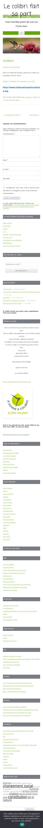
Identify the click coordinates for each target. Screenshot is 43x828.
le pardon (6, 461)
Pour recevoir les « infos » (12, 246)
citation (5, 497)
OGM (5, 528)
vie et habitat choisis (10, 620)
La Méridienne (8, 608)
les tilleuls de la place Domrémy (14, 300)
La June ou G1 (8, 237)
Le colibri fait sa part (21, 10)
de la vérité (25, 793)
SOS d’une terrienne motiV (12, 303)
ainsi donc (6, 298)
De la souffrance (8, 464)
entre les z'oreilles (9, 514)
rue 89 (5, 762)
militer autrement (9, 748)
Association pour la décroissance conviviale (18, 686)
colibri (17, 100)
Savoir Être (7, 226)
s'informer (6, 539)
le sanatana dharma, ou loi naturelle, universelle (20, 611)
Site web (6, 178)
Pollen (5, 614)
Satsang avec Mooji (9, 641)
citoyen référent (8, 564)
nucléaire (28, 97)
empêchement (8, 511)
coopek (5, 794)
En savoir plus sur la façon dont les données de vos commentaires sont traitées (21, 206)
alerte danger (7, 488)
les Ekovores (7, 576)
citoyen (34, 791)
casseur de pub (8, 734)
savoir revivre (7, 617)
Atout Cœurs (7, 223)
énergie (7, 782)
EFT (4, 736)
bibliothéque (7, 243)
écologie (6, 791)
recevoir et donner (9, 459)
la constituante (8, 567)
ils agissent (7, 517)
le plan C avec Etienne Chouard (14, 573)
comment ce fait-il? (11, 115)
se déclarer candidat (10, 590)
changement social (18, 785)
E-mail (6, 169)
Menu (21, 33)
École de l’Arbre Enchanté (12, 689)
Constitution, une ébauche (12, 240)
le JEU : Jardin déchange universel (14, 570)
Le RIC (5, 229)
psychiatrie (34, 115)
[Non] (40, 819)
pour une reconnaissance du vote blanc (17, 584)
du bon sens (7, 508)
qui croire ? (7, 537)
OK (22, 824)
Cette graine (7, 289)
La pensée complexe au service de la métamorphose (21, 292)
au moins (26, 789)
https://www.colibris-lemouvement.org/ (17, 382)
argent (5, 491)
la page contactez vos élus (12, 656)
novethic (6, 756)
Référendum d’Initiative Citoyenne (15, 587)
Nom (5, 160)
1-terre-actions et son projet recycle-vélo (17, 683)
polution (6, 534)
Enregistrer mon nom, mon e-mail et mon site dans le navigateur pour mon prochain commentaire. (21, 190)
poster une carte (9, 581)
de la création (7, 502)
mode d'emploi (8, 519)
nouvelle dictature (9, 522)
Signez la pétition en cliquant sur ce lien (19, 81)
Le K (4, 232)
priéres (5, 470)
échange (34, 788)
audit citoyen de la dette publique (15, 707)
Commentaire (9, 134)
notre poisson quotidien (11, 665)
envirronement (16, 791)
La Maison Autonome (10, 605)
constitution (7, 500)
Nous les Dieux (8, 579)
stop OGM (6, 667)
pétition (35, 97)
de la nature (7, 505)
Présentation (7, 450)
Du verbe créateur (9, 456)
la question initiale (9, 473)
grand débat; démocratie (22, 783)
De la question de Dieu (11, 453)
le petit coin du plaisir (10, 467)
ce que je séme (8, 494)
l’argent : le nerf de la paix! (12, 234)
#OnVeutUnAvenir (17, 789)
